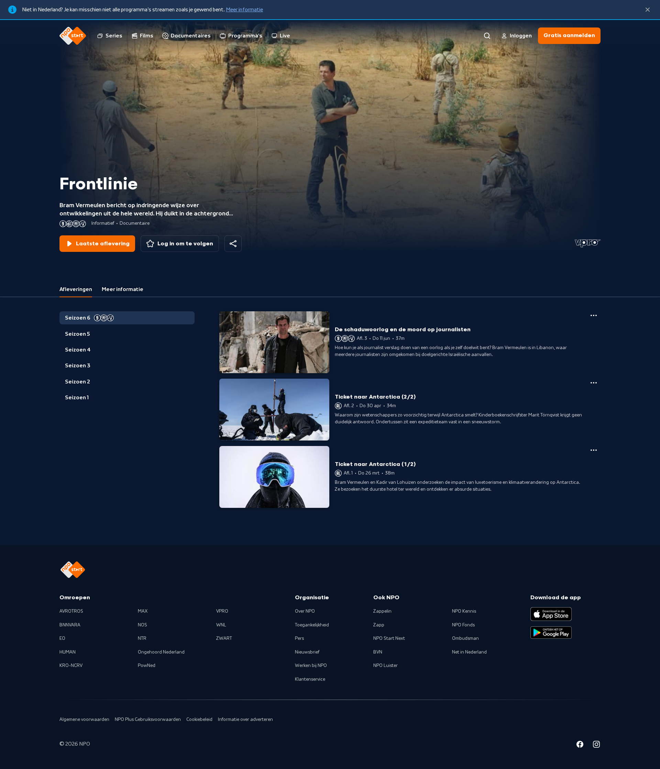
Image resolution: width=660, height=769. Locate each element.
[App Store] (551, 614)
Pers (299, 638)
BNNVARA (69, 625)
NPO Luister (385, 665)
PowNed (146, 665)
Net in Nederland (469, 652)
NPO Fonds (463, 625)
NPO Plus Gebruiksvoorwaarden (148, 719)
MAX (142, 611)
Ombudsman (465, 638)
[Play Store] (551, 632)
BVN (377, 652)
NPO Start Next (389, 638)
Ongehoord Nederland (161, 652)
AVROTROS (71, 611)
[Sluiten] (648, 9)
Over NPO (305, 611)
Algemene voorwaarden (84, 719)
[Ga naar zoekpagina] (487, 35)
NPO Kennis (464, 611)
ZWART (224, 638)
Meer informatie (244, 9)
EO (62, 638)
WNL (221, 625)
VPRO (222, 611)
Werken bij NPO (311, 665)
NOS (142, 625)
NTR (142, 638)
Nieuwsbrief (307, 652)
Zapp (378, 625)
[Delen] (233, 243)
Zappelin (382, 611)
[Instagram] (596, 745)
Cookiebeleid (199, 719)
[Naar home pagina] (72, 36)
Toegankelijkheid (312, 625)
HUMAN (67, 652)
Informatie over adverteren (245, 719)
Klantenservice (310, 679)
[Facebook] (580, 745)
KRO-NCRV (70, 665)
